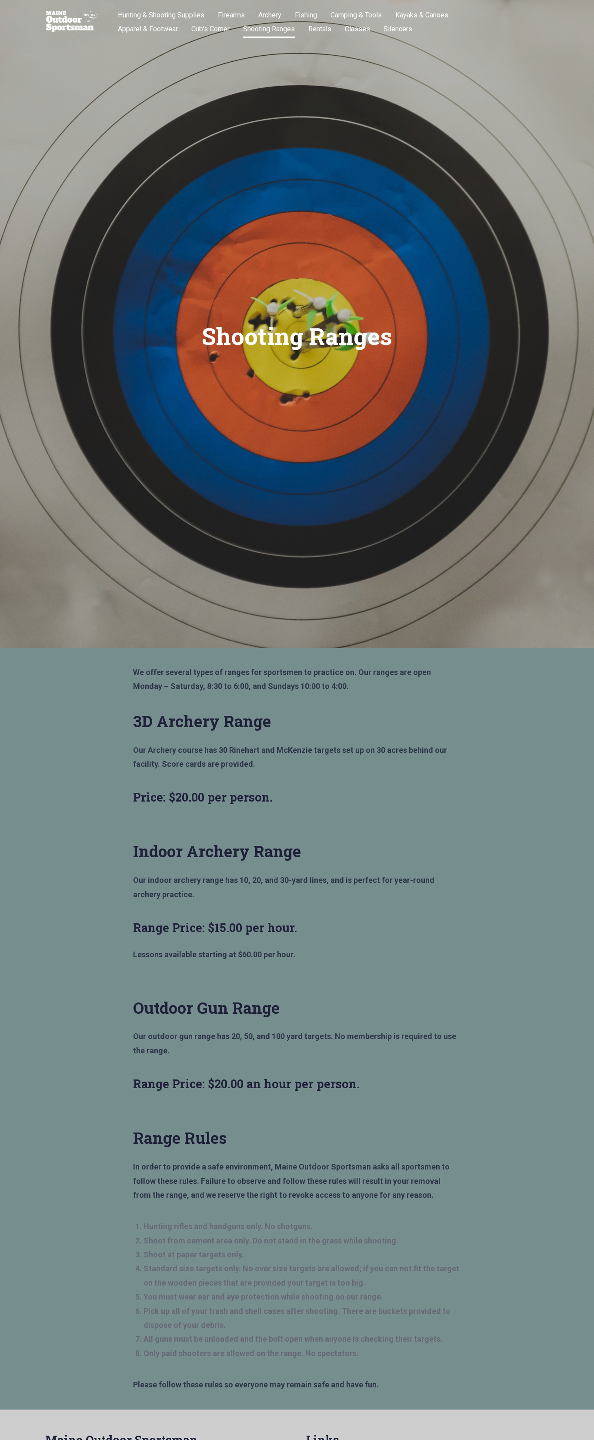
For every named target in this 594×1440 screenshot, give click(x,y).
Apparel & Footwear (148, 29)
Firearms (231, 15)
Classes (357, 29)
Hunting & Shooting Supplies (161, 15)
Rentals (319, 29)
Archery (269, 15)
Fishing (306, 15)
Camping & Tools (356, 15)
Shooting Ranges (269, 29)
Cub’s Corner (210, 29)
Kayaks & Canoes (421, 15)
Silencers (398, 29)
